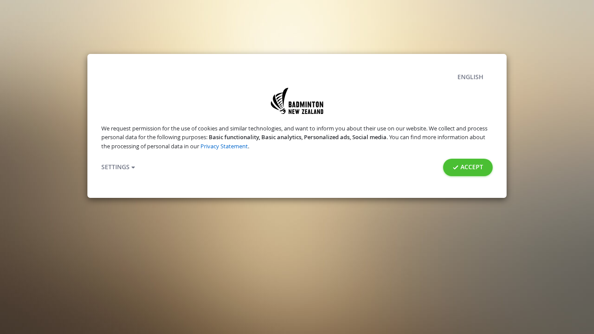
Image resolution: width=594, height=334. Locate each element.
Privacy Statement (224, 146)
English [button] (470, 77)
